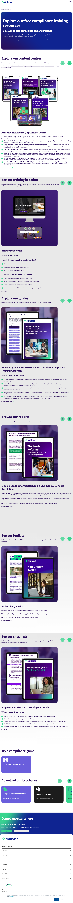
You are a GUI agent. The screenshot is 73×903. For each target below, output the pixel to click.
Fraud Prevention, (49, 66)
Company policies (5, 889)
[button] (62, 63)
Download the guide (6, 401)
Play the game (7, 769)
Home (3, 9)
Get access (4, 291)
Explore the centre (6, 168)
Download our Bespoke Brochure (11, 798)
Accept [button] (56, 899)
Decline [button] (62, 899)
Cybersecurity (28, 66)
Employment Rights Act (38, 66)
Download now (5, 730)
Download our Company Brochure (44, 798)
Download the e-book (7, 506)
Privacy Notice (11, 896)
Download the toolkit (6, 620)
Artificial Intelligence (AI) (17, 66)
